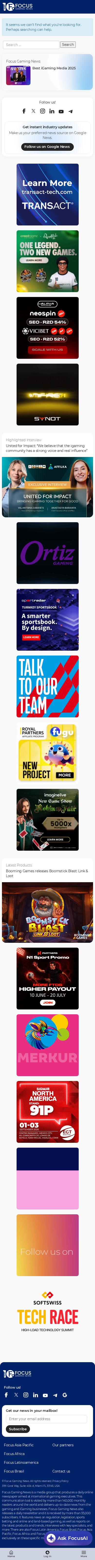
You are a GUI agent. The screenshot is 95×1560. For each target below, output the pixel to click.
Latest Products (19, 865)
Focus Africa (14, 1454)
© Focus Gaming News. (15, 1481)
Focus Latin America (44, 1529)
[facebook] (24, 111)
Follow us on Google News (46, 146)
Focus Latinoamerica (21, 1462)
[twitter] (33, 111)
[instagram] (42, 111)
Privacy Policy (60, 1481)
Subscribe (18, 1429)
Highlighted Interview (23, 440)
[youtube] (61, 111)
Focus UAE (44, 1534)
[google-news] (64, 1395)
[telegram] (70, 111)
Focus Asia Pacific (19, 1445)
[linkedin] (52, 111)
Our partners (63, 1445)
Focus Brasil (14, 1471)
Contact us (61, 1471)
